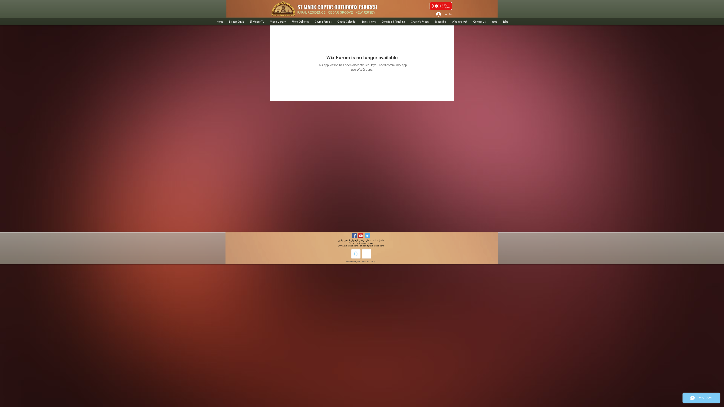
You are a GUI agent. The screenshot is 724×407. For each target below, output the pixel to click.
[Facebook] (354, 235)
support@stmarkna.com (372, 245)
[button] (236, 21)
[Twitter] (367, 235)
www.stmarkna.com (348, 245)
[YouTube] (360, 235)
